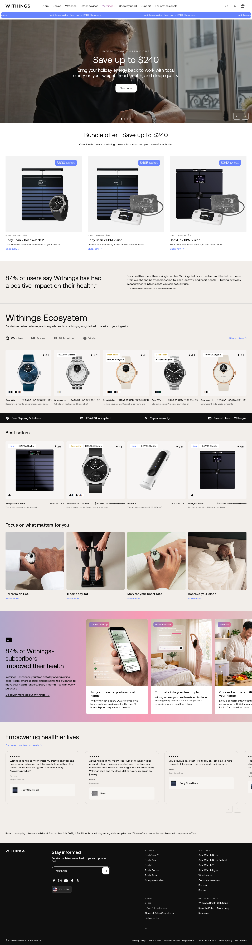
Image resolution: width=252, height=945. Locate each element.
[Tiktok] (72, 881)
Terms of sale (154, 940)
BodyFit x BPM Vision (185, 240)
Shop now (64, 15)
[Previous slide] (236, 116)
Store (148, 903)
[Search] (226, 6)
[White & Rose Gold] (18, 392)
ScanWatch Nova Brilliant (212, 860)
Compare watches (209, 880)
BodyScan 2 (151, 855)
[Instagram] (60, 881)
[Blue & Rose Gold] (20, 392)
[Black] (11, 392)
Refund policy (225, 940)
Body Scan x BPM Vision (105, 240)
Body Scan (151, 860)
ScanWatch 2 (206, 865)
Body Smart (152, 875)
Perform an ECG (18, 594)
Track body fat (77, 594)
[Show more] (195, 928)
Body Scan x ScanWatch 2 (25, 240)
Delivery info (152, 918)
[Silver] (58, 392)
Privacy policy (139, 940)
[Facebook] (54, 881)
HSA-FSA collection (156, 908)
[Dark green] (160, 392)
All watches (236, 338)
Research (203, 913)
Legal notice (188, 940)
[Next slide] (245, 116)
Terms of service (172, 940)
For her (202, 890)
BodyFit (149, 865)
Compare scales (154, 880)
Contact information (206, 940)
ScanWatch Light (208, 870)
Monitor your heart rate (144, 594)
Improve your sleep (202, 594)
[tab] (121, 119)
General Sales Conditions (159, 913)
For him (202, 885)
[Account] (235, 6)
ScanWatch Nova (208, 855)
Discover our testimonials (22, 745)
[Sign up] (105, 870)
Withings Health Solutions (213, 903)
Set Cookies (240, 940)
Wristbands (205, 875)
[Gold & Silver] (60, 392)
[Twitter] (78, 881)
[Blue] (9, 392)
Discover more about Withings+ (26, 694)
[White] (13, 392)
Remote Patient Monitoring (214, 908)
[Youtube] (66, 881)
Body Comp (152, 870)
